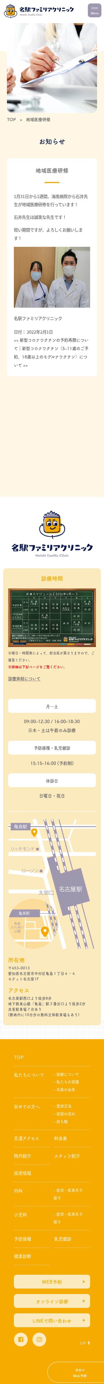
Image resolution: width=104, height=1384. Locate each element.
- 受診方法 (62, 1106)
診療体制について (24, 678)
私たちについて (29, 1075)
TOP (19, 1057)
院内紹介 (22, 1156)
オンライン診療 (52, 1301)
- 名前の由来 (64, 1090)
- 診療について (66, 1074)
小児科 (20, 1214)
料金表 (60, 1138)
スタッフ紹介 (67, 1156)
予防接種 (22, 1239)
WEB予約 (52, 1282)
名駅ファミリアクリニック (38, 318)
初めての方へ (27, 1106)
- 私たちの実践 (66, 1082)
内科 (18, 1191)
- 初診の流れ (64, 1114)
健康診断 (22, 1256)
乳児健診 (62, 1239)
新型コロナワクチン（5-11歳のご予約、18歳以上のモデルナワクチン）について (51, 356)
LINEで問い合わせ (52, 1321)
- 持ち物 (60, 1122)
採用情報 (22, 1173)
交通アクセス (26, 1138)
